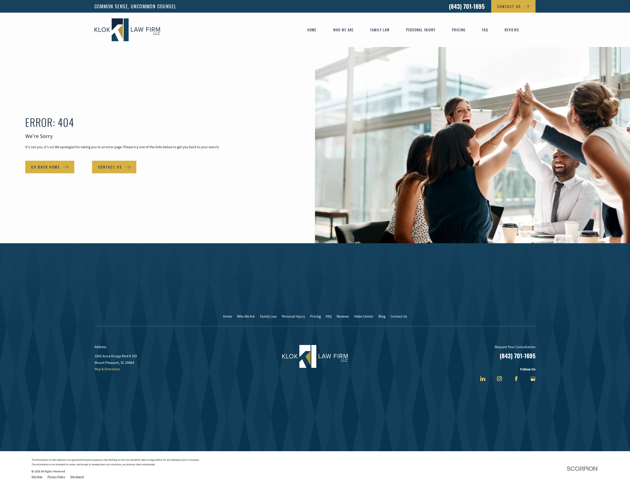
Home (227, 316)
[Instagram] (499, 378)
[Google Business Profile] (533, 378)
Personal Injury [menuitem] (421, 29)
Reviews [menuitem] (512, 29)
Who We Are (246, 316)
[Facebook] (516, 378)
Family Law (268, 316)
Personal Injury (293, 316)
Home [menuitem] (312, 29)
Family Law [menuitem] (380, 29)
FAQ (329, 316)
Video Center (363, 316)
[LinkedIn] (482, 378)
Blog (381, 316)
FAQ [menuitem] (485, 29)
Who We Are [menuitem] (343, 29)
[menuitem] (37, 477)
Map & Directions (107, 369)
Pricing (315, 316)
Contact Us (398, 316)
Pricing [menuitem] (459, 29)
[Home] (127, 29)
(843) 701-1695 (467, 6)
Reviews (343, 316)
